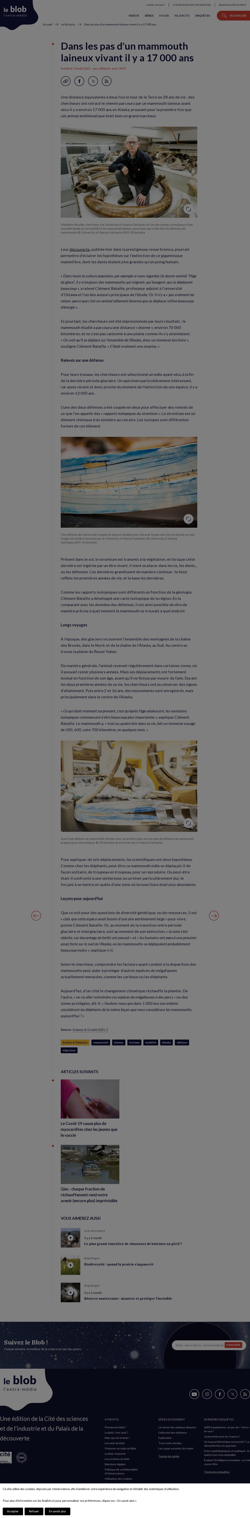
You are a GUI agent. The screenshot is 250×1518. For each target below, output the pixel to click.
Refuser (34, 1511)
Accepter (13, 1511)
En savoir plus (57, 1511)
